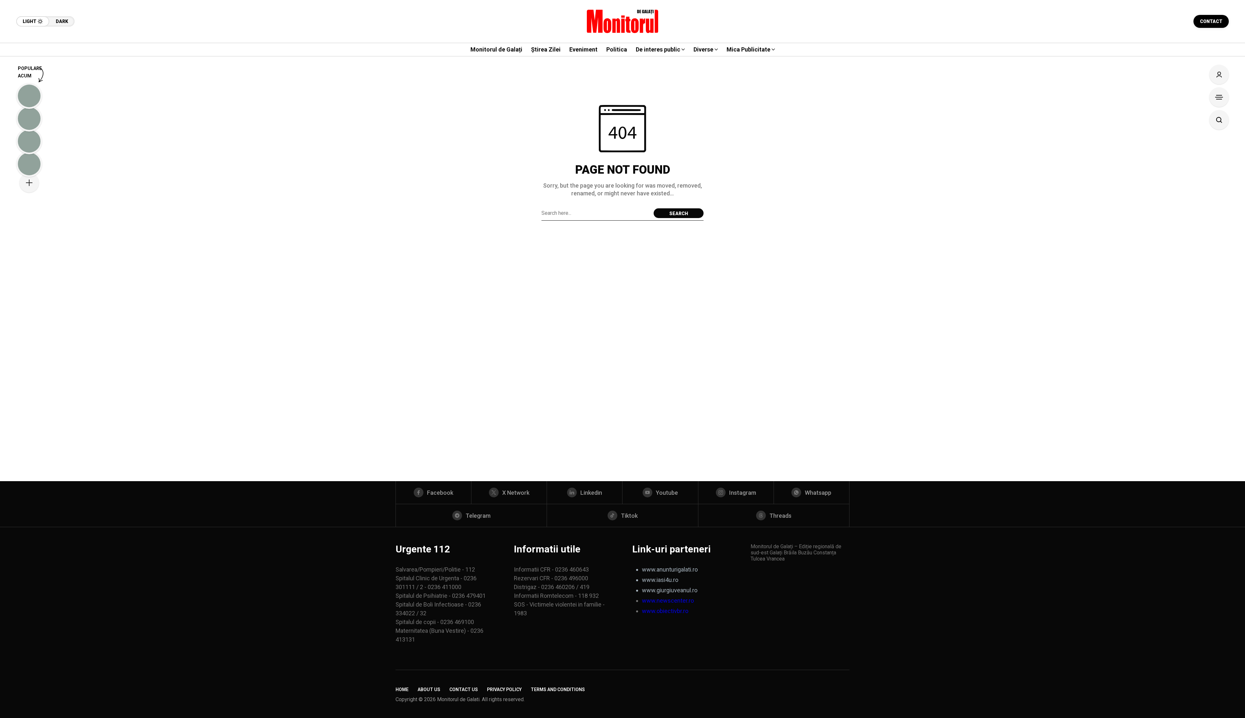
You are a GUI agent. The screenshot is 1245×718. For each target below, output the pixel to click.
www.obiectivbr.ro (665, 611)
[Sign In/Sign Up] (1219, 74)
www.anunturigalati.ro (670, 569)
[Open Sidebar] (1219, 97)
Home (402, 689)
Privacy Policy (504, 689)
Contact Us (463, 689)
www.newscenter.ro (668, 600)
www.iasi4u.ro (660, 579)
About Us (429, 689)
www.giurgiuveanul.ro (669, 590)
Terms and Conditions (558, 689)
